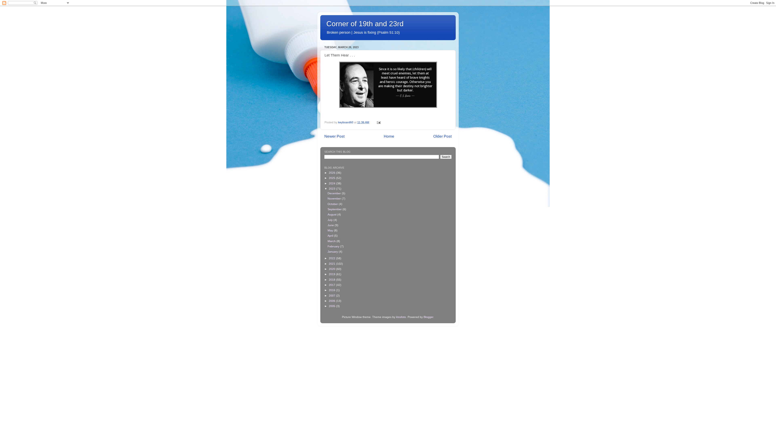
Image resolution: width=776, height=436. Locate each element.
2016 (332, 290)
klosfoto (401, 317)
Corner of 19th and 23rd (365, 24)
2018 (332, 279)
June (331, 225)
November (335, 198)
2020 (332, 269)
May (331, 230)
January (333, 251)
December (335, 193)
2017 (332, 284)
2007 (332, 295)
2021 (332, 263)
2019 (332, 274)
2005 (332, 306)
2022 (332, 258)
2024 (332, 183)
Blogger (428, 317)
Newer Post (334, 136)
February (334, 246)
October (333, 204)
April (331, 235)
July (330, 220)
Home (389, 136)
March (332, 241)
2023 (332, 188)
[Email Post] (378, 122)
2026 (332, 172)
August (332, 214)
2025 (332, 178)
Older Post (442, 136)
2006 (332, 300)
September (335, 209)
